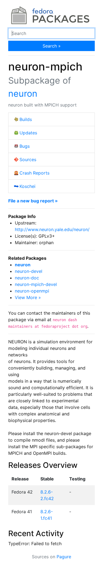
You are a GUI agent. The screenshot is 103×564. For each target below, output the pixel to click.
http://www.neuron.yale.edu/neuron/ (52, 229)
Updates (28, 132)
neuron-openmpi (32, 291)
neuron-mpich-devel (36, 284)
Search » (52, 46)
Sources (28, 159)
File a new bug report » (33, 200)
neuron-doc (27, 277)
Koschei (27, 186)
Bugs (25, 146)
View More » (28, 297)
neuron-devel (28, 271)
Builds (26, 119)
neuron (22, 93)
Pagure (64, 556)
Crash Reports (34, 173)
